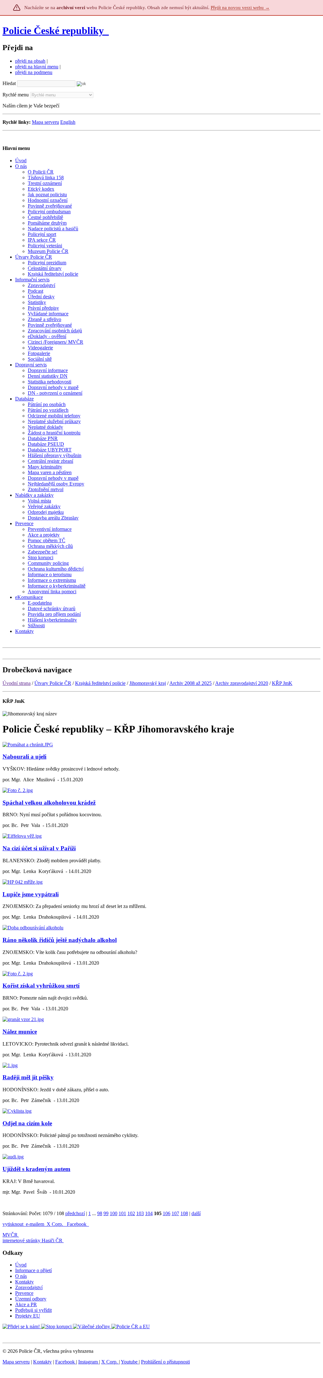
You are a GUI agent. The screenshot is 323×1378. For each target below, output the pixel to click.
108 (184, 1213)
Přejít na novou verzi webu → (240, 7)
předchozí (75, 1213)
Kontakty (24, 1281)
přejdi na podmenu (33, 72)
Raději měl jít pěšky (28, 1077)
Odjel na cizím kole (27, 1123)
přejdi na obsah (30, 61)
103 (140, 1213)
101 (122, 1213)
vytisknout (13, 1224)
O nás (21, 1276)
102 (131, 1213)
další (196, 1213)
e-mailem (35, 1224)
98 (99, 1213)
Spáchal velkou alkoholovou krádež (49, 802)
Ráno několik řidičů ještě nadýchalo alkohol (60, 940)
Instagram (88, 1361)
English (67, 122)
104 (149, 1213)
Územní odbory (30, 1298)
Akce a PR (26, 1304)
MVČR (10, 1234)
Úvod (20, 1264)
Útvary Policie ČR (52, 683)
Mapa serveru (45, 122)
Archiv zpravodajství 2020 (241, 683)
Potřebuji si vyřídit (33, 1310)
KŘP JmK (282, 683)
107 (175, 1213)
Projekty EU (27, 1315)
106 (166, 1213)
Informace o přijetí (33, 1270)
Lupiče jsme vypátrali (31, 894)
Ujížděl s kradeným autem (36, 1169)
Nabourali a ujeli (24, 756)
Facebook (77, 1224)
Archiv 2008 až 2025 (190, 683)
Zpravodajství (29, 1287)
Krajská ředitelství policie (100, 683)
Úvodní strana (17, 683)
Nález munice (20, 1031)
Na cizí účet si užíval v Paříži (39, 848)
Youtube (130, 1361)
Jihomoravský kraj (147, 683)
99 (106, 1213)
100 (113, 1213)
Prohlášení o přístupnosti (165, 1361)
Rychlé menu (16, 94)
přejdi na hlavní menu (36, 66)
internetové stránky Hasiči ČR (32, 1240)
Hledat (9, 83)
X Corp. (55, 1224)
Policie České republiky (53, 30)
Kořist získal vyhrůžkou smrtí (41, 985)
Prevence (24, 1293)
